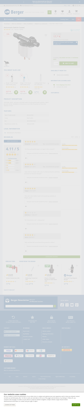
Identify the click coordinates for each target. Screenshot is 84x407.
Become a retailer (28, 336)
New (73, 19)
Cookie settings (41, 378)
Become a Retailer (47, 342)
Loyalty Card (26, 339)
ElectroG (25, 376)
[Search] (50, 12)
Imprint (34, 376)
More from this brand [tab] (27, 261)
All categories (9, 19)
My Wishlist (26, 334)
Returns (44, 336)
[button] (24, 2)
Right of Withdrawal (60, 376)
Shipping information (47, 334)
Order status (45, 339)
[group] (6, 63)
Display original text (53, 153)
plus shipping (65, 39)
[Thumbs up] (26, 158)
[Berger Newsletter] (54, 306)
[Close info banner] (79, 2)
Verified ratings (12, 158)
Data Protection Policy (45, 376)
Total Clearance (21, 19)
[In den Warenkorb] (16, 92)
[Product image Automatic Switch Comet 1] (26, 46)
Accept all (76, 404)
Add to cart (69, 63)
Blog (65, 5)
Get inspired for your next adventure (42, 2)
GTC (10, 376)
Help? (69, 5)
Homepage (7, 23)
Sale (79, 19)
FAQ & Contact (46, 331)
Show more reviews (52, 256)
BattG (17, 376)
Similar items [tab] (10, 261)
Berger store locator (10, 335)
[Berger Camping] (14, 12)
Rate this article (12, 141)
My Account (26, 331)
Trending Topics (64, 19)
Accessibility (72, 376)
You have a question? (11, 331)
